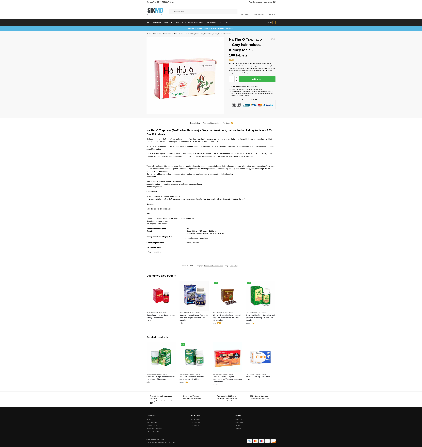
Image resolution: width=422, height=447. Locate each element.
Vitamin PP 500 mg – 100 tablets (258, 377)
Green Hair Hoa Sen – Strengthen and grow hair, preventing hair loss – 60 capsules (260, 317)
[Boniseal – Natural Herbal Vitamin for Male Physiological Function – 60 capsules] (194, 296)
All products (157, 34)
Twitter (237, 425)
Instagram (239, 422)
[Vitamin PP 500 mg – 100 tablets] (260, 357)
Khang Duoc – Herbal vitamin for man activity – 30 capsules (161, 316)
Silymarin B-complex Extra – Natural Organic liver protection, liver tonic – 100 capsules (227, 317)
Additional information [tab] (211, 123)
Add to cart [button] (161, 325)
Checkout (272, 14)
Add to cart (257, 79)
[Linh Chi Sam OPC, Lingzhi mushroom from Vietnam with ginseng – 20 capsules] (227, 357)
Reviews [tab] (227, 123)
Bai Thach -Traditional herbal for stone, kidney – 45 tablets (192, 378)
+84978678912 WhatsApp (165, 2)
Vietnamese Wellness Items (173, 34)
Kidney (236, 266)
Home (149, 34)
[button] (272, 22)
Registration (195, 422)
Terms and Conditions (154, 428)
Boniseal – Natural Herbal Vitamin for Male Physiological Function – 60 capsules (194, 317)
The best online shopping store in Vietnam (162, 442)
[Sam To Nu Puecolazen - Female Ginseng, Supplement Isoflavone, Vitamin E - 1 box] (272, 39)
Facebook (239, 419)
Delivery (149, 419)
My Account (245, 14)
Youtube (238, 428)
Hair (231, 266)
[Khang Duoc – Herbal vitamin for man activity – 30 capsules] (161, 296)
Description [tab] (195, 123)
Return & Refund (153, 431)
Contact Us (195, 425)
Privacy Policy (152, 425)
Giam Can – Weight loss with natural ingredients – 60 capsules (161, 378)
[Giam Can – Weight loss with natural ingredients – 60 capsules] (161, 357)
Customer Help (259, 14)
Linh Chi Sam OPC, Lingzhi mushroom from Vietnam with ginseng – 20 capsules (227, 379)
